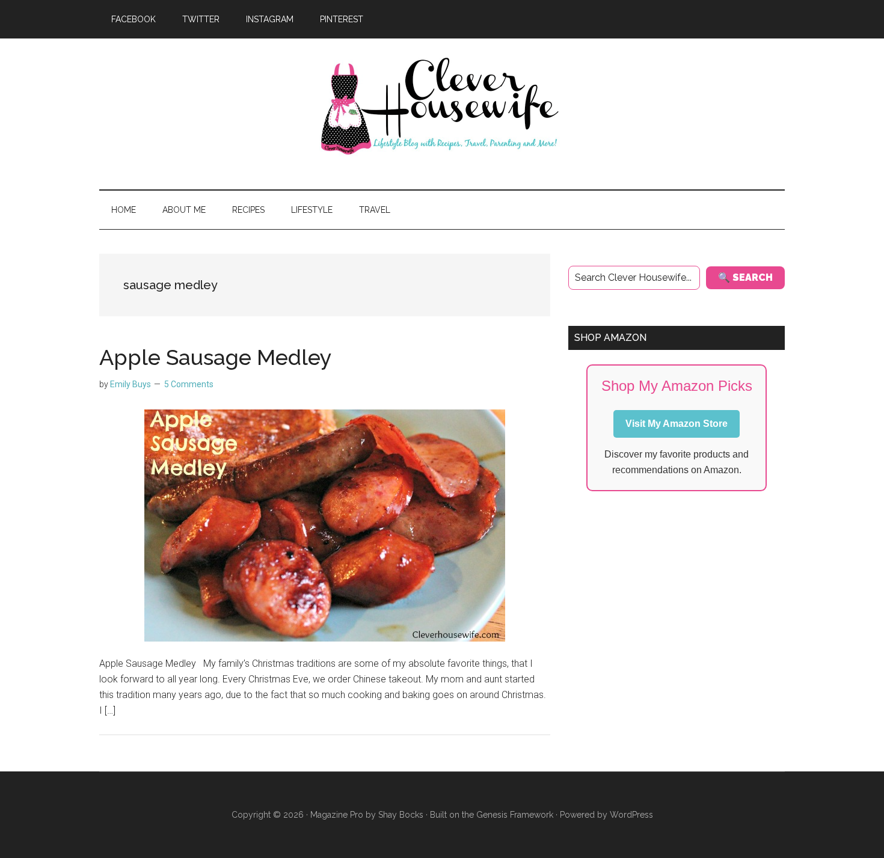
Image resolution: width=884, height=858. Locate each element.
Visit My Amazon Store (676, 423)
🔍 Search (745, 277)
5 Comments (188, 384)
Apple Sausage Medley (215, 357)
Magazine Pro (336, 815)
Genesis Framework (514, 815)
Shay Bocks (400, 815)
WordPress (631, 815)
